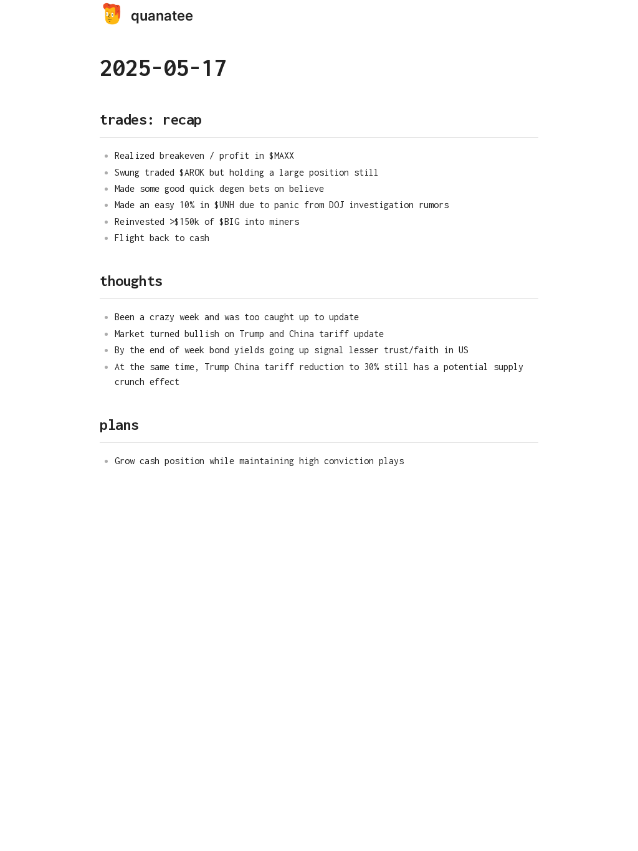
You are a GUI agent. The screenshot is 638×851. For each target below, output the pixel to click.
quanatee (162, 15)
